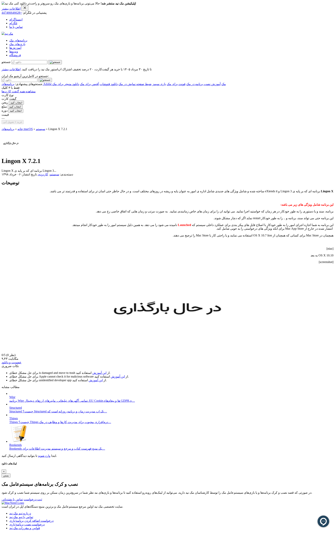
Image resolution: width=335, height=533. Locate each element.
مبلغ (4, 106)
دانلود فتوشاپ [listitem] (109, 84)
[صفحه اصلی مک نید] (7, 33)
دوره (5, 110)
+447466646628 (12, 12)
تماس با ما (16, 26)
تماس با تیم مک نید (21, 517)
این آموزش (99, 372)
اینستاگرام (15, 19)
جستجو (6, 62)
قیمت (5, 114)
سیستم (40, 129)
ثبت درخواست (33, 499)
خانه (20, 129)
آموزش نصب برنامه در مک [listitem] (203, 84)
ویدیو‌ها (13, 51)
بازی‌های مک (17, 44)
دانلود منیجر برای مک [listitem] (65, 84)
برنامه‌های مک (18, 40)
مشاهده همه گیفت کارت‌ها (19, 91)
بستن (6, 475)
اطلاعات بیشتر (11, 8)
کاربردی (43, 174)
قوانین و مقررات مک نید (24, 528)
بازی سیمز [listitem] (159, 84)
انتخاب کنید (16, 102)
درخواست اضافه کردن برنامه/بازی (31, 520)
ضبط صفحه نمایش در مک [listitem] (135, 84)
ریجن (5, 102)
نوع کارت (8, 95)
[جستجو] (55, 62)
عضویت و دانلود (12, 362)
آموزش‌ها (15, 47)
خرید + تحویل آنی (12, 122)
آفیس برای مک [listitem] (89, 84)
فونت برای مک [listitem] (176, 84)
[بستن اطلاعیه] (24, 8)
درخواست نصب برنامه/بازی (27, 524)
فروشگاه (15, 55)
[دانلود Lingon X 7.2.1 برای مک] (11, 151)
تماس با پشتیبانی (12, 499)
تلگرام (13, 23)
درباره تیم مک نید (20, 513)
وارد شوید (44, 455)
